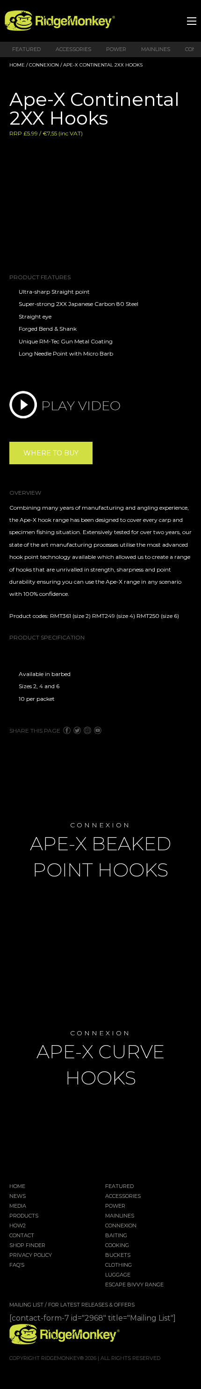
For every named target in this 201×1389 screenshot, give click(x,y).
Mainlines (155, 49)
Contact (21, 1236)
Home (17, 65)
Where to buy (51, 453)
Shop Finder (27, 1245)
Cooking (117, 1245)
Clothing (118, 1265)
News (17, 1196)
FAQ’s (16, 1265)
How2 (17, 1226)
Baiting (116, 1236)
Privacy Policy (30, 1255)
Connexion (44, 65)
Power (116, 49)
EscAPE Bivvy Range (134, 1285)
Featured (26, 49)
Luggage (117, 1275)
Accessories (73, 49)
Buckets (117, 1255)
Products (23, 1216)
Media (17, 1206)
